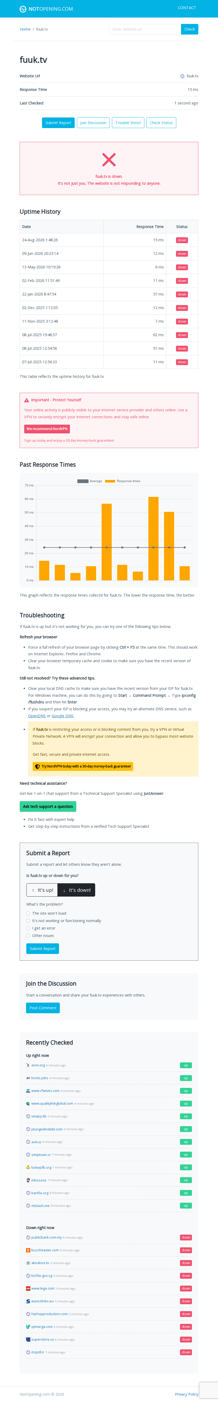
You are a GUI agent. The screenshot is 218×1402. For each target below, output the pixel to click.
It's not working (66, 920)
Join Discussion (93, 122)
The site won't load (49, 913)
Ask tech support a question (48, 806)
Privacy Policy (186, 1394)
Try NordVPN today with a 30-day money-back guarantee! (86, 766)
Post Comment (43, 1007)
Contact (187, 7)
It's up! (42, 890)
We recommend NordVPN (47, 428)
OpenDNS (37, 715)
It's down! (77, 890)
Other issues (43, 935)
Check (190, 29)
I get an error (43, 928)
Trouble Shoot (128, 122)
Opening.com (51, 9)
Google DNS (62, 715)
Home (25, 29)
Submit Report (58, 122)
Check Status (161, 122)
